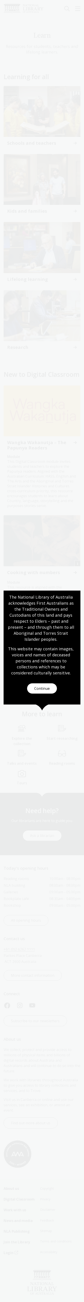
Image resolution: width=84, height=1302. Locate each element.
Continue (42, 688)
